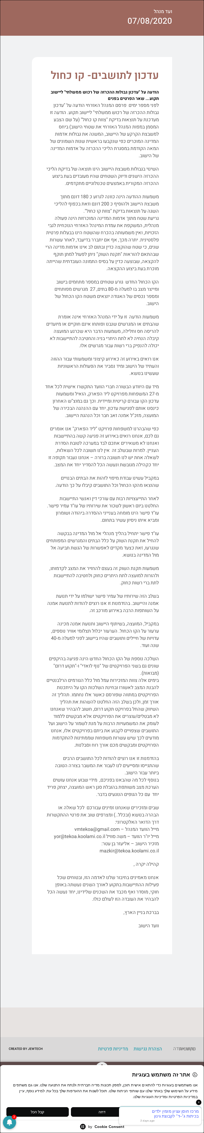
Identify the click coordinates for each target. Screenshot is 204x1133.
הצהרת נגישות (148, 1049)
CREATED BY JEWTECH (26, 1048)
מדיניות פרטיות (113, 1049)
